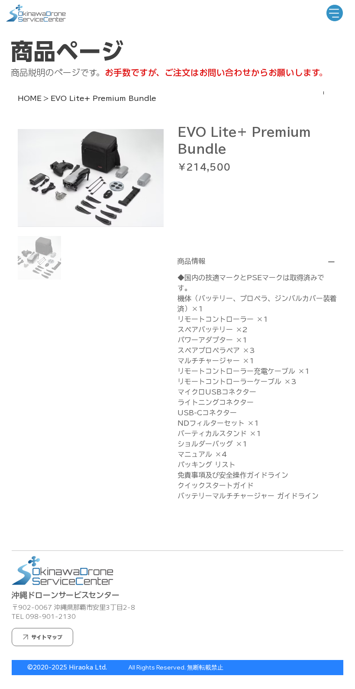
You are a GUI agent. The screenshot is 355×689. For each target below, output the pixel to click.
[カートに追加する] (257, 214)
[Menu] (334, 13)
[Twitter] (198, 529)
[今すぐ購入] (257, 230)
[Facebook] (186, 529)
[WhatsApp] (180, 529)
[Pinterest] (192, 529)
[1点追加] (220, 188)
